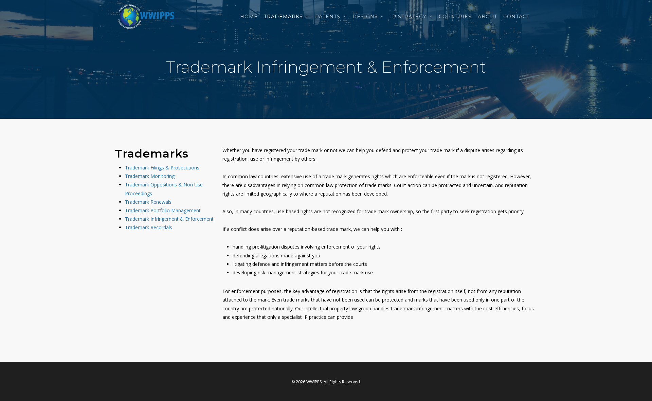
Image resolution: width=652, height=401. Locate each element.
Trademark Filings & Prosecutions (162, 167)
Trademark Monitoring (150, 176)
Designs (365, 17)
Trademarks (283, 17)
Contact (516, 17)
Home (249, 17)
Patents (327, 17)
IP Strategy (408, 17)
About (487, 17)
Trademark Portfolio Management (163, 210)
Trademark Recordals (148, 227)
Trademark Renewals (148, 202)
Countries (455, 17)
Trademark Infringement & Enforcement (169, 219)
